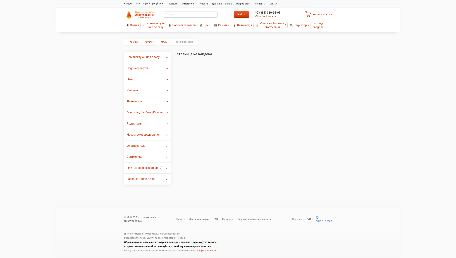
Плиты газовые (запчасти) (145, 167)
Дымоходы (244, 25)
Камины (223, 25)
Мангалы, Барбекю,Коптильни (273, 25)
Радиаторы (301, 25)
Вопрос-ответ (243, 3)
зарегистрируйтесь (153, 3)
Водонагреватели (184, 25)
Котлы (134, 25)
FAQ (216, 219)
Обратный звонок (265, 16)
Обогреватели (136, 145)
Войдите (128, 3)
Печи (207, 25)
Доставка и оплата (222, 3)
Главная (133, 41)
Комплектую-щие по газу (155, 25)
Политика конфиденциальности (254, 219)
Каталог (173, 3)
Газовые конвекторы (141, 179)
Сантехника (134, 156)
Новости (203, 3)
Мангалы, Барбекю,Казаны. (145, 112)
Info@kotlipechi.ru (206, 250)
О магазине (188, 3)
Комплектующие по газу (143, 57)
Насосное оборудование (143, 134)
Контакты (260, 3)
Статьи (273, 3)
